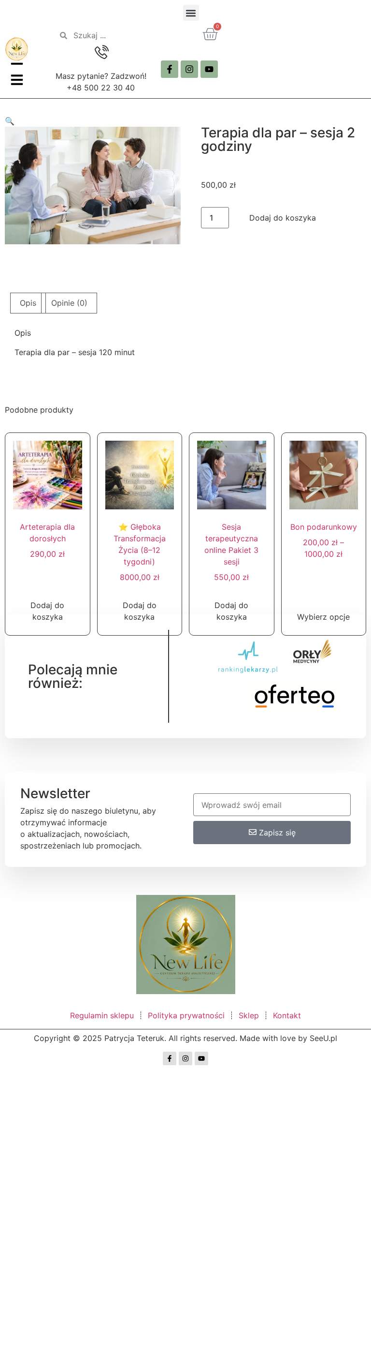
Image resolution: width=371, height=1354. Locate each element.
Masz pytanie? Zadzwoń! (101, 76)
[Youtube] (209, 69)
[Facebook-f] (169, 69)
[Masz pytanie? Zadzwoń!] (101, 52)
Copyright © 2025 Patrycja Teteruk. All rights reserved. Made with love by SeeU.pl (185, 1038)
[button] (191, 13)
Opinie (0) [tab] (69, 303)
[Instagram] (189, 69)
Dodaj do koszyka (282, 218)
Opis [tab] (28, 303)
